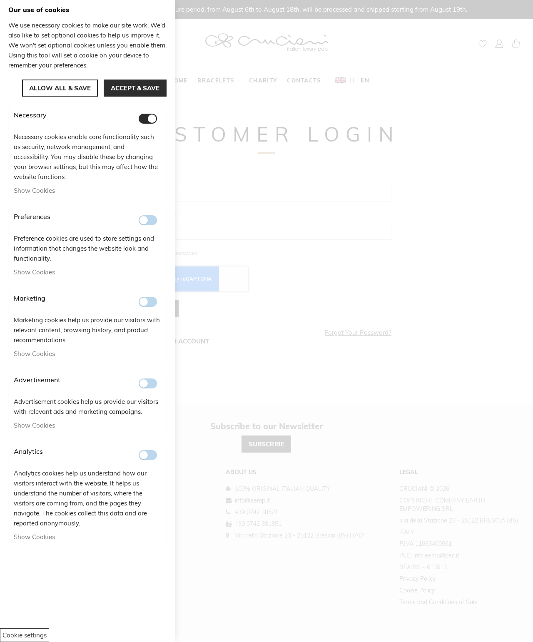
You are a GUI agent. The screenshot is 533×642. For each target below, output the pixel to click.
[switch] (148, 119)
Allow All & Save (60, 88)
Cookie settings (24, 635)
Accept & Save (135, 88)
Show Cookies (34, 190)
